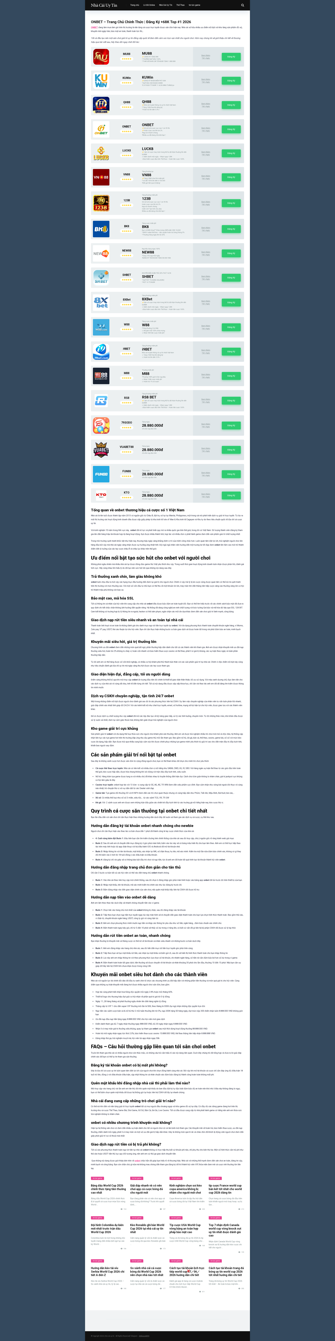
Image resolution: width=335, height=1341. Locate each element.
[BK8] (101, 236)
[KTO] (101, 500)
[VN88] (101, 185)
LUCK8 (126, 150)
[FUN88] (101, 481)
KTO (126, 492)
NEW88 (126, 250)
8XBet (127, 299)
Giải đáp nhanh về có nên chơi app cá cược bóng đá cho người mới (146, 1189)
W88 (127, 324)
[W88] (101, 335)
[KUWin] (101, 88)
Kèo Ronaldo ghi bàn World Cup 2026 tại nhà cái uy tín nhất (147, 1228)
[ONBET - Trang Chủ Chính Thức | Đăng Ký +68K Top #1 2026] (104, 4)
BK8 (126, 226)
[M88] (101, 383)
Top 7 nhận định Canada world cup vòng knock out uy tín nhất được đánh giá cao (225, 1230)
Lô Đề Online (149, 5)
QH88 (126, 102)
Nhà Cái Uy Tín (165, 5)
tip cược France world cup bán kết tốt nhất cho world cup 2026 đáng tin (225, 1189)
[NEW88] (101, 261)
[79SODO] (101, 433)
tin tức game (194, 5)
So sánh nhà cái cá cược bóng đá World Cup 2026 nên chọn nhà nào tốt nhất (146, 1271)
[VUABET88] (101, 457)
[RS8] (101, 406)
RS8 (126, 397)
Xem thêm (205, 55)
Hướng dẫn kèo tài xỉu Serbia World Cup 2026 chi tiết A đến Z (107, 1271)
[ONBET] (101, 137)
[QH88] (101, 112)
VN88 (126, 174)
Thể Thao (180, 5)
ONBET (94, 27)
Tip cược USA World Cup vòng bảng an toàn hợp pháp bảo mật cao (185, 1228)
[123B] (101, 210)
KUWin (127, 77)
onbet (137, 1160)
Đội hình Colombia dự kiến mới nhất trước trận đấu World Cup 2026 (107, 1228)
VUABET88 (127, 446)
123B (127, 200)
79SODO (126, 422)
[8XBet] (101, 310)
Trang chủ (134, 5)
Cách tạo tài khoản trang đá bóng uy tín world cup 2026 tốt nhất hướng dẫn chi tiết (226, 1271)
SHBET (126, 274)
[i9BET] (101, 359)
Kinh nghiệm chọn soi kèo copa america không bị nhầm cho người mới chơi (185, 1189)
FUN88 (126, 471)
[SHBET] (101, 285)
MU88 (126, 53)
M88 (126, 373)
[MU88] (101, 64)
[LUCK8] (101, 160)
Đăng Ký (231, 56)
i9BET (126, 348)
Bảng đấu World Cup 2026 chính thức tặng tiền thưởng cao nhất (108, 1189)
